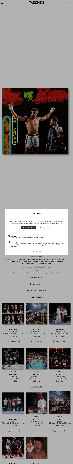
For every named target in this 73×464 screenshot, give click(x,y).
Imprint (33, 251)
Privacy (39, 251)
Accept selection (45, 227)
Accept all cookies (28, 227)
